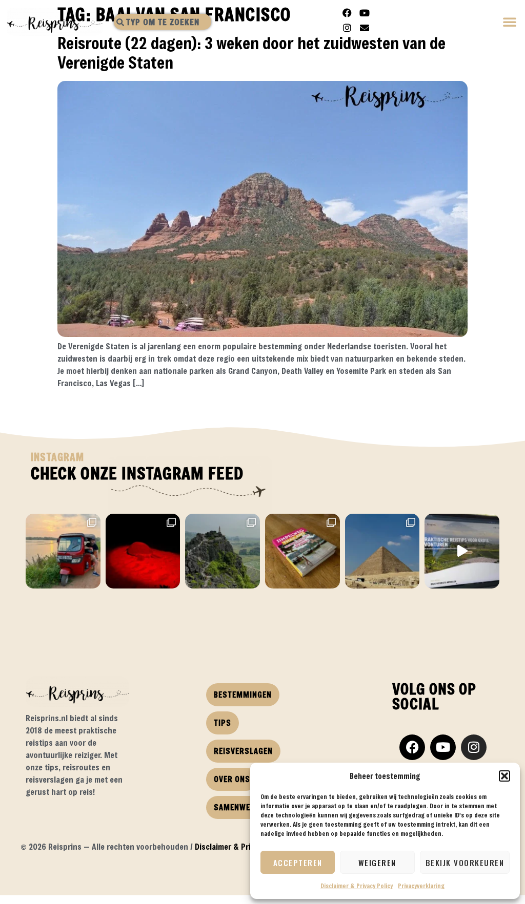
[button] (504, 776)
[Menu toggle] (510, 22)
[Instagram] (347, 27)
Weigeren (377, 862)
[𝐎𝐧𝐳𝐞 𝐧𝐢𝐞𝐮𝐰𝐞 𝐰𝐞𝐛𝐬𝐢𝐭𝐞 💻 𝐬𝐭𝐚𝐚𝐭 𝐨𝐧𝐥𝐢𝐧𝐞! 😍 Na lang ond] (462, 551)
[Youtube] (364, 12)
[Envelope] (364, 27)
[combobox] (162, 22)
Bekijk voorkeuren (465, 862)
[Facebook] (347, 12)
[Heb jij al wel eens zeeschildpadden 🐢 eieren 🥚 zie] (143, 551)
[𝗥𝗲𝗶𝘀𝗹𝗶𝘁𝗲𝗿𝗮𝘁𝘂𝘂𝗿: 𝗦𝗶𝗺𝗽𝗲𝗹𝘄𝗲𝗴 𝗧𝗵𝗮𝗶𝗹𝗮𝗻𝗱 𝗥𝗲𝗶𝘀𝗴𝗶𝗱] (302, 551)
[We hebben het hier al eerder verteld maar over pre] (63, 551)
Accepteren (297, 862)
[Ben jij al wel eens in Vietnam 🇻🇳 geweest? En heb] (222, 551)
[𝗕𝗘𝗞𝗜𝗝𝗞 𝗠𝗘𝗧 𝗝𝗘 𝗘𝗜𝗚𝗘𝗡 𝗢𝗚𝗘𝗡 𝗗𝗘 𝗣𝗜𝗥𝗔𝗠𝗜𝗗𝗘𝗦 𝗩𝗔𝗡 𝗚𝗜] (382, 551)
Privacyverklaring (421, 885)
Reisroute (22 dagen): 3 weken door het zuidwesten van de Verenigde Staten (251, 52)
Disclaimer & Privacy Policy (356, 885)
